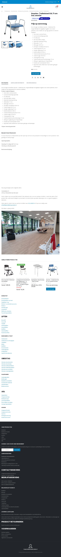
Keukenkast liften (5, 332)
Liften (2, 437)
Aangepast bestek (5, 410)
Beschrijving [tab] (4, 82)
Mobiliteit (3, 430)
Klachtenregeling (5, 532)
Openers (3, 413)
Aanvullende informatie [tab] (17, 82)
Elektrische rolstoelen (6, 311)
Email (43, 77)
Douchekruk (4, 278)
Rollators (3, 305)
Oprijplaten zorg (5, 302)
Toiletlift (3, 323)
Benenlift (3, 320)
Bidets (2, 344)
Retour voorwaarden (6, 534)
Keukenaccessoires (5, 417)
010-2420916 (31, 203)
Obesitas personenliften (7, 369)
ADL (2, 440)
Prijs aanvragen (36, 73)
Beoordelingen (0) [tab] (31, 82)
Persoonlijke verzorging (6, 402)
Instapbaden (4, 351)
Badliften (3, 329)
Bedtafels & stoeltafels (6, 381)
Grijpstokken (4, 395)
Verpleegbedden (5, 377)
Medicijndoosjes (5, 398)
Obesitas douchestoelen (7, 362)
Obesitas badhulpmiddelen (7, 365)
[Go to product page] (23, 270)
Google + (41, 77)
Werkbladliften (4, 325)
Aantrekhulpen (4, 384)
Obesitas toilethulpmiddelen (7, 367)
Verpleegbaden (5, 349)
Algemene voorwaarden (6, 537)
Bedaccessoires (5, 386)
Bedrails (3, 492)
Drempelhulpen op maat (6, 300)
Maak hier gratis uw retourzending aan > (10, 525)
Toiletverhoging (5, 505)
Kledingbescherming (6, 415)
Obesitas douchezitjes (6, 364)
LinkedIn (38, 77)
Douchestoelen (10, 278)
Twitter (35, 77)
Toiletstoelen (4, 338)
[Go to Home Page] (1, 11)
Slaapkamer (4, 433)
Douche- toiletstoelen (36, 278)
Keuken (3, 435)
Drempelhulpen (5, 298)
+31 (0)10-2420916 (10, 475)
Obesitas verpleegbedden (7, 371)
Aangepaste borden (6, 412)
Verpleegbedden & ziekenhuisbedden (10, 506)
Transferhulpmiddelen (6, 313)
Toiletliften (3, 342)
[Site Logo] (30, 7)
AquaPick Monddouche (6, 353)
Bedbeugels (4, 379)
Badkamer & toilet (5, 431)
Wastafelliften (4, 327)
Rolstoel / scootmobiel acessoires (9, 304)
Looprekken (4, 309)
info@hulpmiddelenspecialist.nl (8, 205)
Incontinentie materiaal (6, 382)
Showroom (4, 2)
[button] (2, 7)
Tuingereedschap (5, 397)
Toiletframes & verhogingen (7, 340)
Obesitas (3, 439)
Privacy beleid (4, 536)
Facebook (32, 77)
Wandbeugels (4, 307)
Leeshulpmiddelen (5, 400)
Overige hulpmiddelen (6, 404)
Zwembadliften (4, 331)
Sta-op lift (3, 322)
